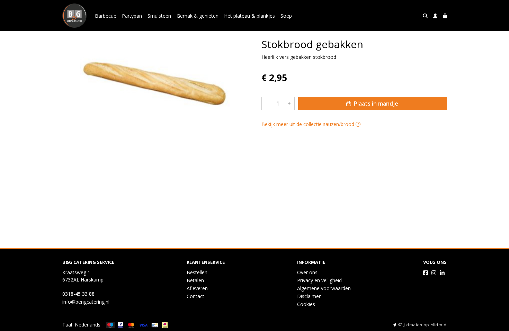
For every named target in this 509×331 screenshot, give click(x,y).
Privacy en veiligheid (319, 280)
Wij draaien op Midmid (421, 325)
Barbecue (105, 15)
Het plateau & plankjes (249, 15)
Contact (195, 296)
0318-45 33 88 (78, 293)
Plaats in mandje (375, 103)
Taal (67, 324)
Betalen (195, 280)
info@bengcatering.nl (85, 301)
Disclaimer (309, 296)
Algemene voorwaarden (324, 288)
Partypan (132, 15)
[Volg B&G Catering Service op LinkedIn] (442, 273)
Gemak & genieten (197, 15)
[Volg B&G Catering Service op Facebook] (425, 273)
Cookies (306, 304)
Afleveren (197, 288)
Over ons (307, 272)
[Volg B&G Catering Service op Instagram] (433, 273)
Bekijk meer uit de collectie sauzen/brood (308, 124)
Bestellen (197, 272)
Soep (286, 15)
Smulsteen (159, 15)
